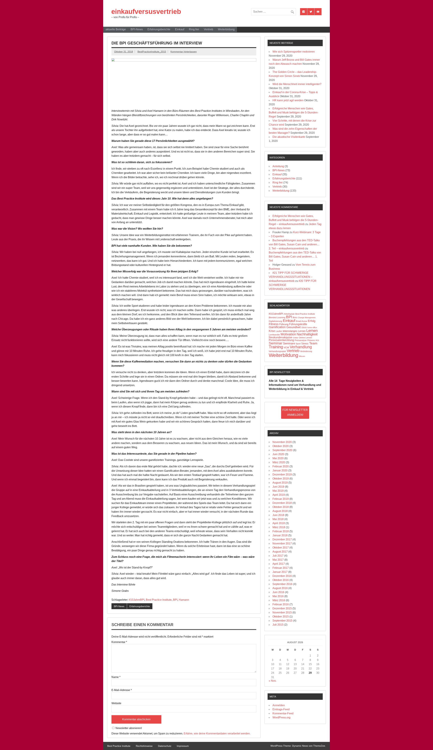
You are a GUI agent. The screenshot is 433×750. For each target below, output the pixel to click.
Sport (298, 344)
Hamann (184, 599)
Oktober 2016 (280, 580)
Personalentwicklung (281, 340)
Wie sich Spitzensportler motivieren (293, 51)
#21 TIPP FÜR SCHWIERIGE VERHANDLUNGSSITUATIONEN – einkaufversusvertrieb (290, 276)
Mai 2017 (278, 559)
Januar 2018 (280, 535)
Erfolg (311, 321)
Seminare (289, 343)
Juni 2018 (278, 515)
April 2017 (278, 563)
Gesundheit (293, 327)
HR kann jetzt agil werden (287, 100)
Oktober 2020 (280, 446)
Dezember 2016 (282, 576)
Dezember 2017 (282, 539)
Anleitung (278, 166)
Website (116, 703)
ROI (317, 340)
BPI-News (137, 29)
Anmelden (278, 705)
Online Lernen (305, 337)
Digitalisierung (275, 321)
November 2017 (282, 543)
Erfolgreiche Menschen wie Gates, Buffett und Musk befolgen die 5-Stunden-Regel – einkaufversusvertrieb (293, 220)
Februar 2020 (280, 466)
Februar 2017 (280, 567)
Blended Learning (277, 317)
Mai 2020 (278, 458)
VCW (286, 347)
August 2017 (280, 551)
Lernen (312, 331)
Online (295, 338)
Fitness (274, 324)
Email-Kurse (301, 321)
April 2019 (278, 494)
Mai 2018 (278, 519)
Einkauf (179, 29)
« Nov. (272, 680)
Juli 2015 (277, 624)
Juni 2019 (278, 486)
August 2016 (280, 588)
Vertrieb (208, 29)
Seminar (275, 343)
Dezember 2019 (282, 474)
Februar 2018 (280, 531)
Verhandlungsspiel (277, 351)
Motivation (288, 334)
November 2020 (282, 442)
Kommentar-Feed (282, 713)
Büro (295, 317)
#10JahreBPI (136, 599)
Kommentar (119, 642)
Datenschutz (164, 746)
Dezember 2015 (282, 608)
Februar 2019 (280, 498)
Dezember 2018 (282, 502)
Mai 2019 (278, 490)
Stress (305, 343)
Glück (304, 327)
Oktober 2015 (280, 616)
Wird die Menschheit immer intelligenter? (296, 84)
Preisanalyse (301, 340)
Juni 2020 (278, 454)
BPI (175, 599)
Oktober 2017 (280, 547)
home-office (312, 327)
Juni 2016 (278, 592)
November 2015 (282, 612)
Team (313, 343)
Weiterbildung (226, 29)
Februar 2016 (280, 604)
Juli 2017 (277, 555)
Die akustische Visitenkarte (288, 136)
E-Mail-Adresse (121, 690)
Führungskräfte (298, 324)
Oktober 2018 (280, 507)
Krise (272, 331)
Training (276, 347)
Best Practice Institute (159, 599)
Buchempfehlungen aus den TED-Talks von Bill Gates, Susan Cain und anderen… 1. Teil (295, 256)
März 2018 (278, 527)
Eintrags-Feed (281, 709)
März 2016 (278, 600)
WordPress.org (281, 717)
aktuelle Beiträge (116, 29)
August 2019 (280, 482)
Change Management (306, 318)
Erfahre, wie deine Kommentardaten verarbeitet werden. (217, 733)
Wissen (302, 356)
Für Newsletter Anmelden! (295, 412)
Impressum (183, 746)
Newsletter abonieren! (128, 728)
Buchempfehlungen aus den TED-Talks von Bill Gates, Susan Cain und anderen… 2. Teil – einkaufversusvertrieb (294, 244)
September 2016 (282, 584)
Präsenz (311, 340)
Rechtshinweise (144, 746)
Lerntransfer (274, 335)
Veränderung (306, 351)
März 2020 (278, 462)
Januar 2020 (280, 470)
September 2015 (282, 620)
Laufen (279, 331)
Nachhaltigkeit (307, 334)
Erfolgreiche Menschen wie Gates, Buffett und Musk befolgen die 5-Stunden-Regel (293, 112)
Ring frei (194, 29)
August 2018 (280, 511)
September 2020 (282, 450)
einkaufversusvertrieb (146, 11)
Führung (283, 324)
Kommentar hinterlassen (183, 51)
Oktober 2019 (280, 478)
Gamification (277, 327)
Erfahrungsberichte (158, 29)
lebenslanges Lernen (294, 331)
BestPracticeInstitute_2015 (152, 51)
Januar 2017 (280, 571)
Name (115, 677)
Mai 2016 (278, 596)
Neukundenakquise (280, 337)
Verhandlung (301, 347)
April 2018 (278, 523)
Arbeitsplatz (289, 314)
